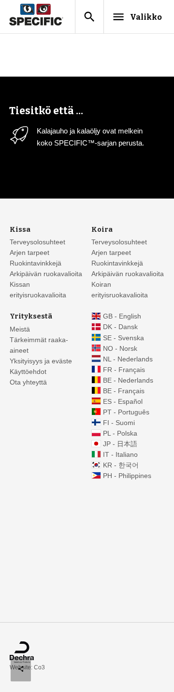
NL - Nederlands (128, 359)
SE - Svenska (123, 338)
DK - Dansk (120, 327)
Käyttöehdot (28, 371)
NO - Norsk (120, 348)
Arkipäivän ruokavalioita (46, 274)
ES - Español (123, 401)
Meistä (20, 329)
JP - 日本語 (120, 444)
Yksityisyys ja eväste (41, 361)
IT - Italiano (120, 454)
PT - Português (126, 412)
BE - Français (124, 391)
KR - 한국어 (121, 465)
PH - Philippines (127, 475)
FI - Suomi (119, 422)
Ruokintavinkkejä (35, 263)
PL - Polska (120, 433)
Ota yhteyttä (28, 382)
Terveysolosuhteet (37, 242)
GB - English (122, 316)
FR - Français (124, 369)
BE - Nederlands (128, 380)
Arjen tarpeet (29, 252)
